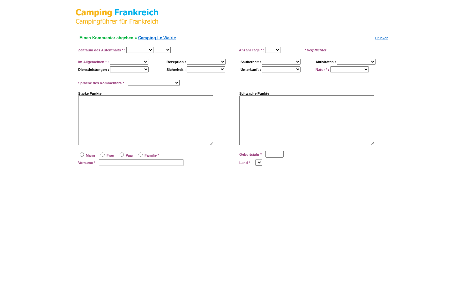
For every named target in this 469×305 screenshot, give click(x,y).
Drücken (381, 38)
